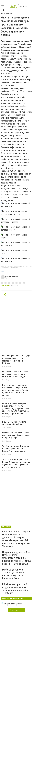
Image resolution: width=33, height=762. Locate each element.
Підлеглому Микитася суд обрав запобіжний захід (14, 423)
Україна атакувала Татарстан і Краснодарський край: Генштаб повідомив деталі (16, 448)
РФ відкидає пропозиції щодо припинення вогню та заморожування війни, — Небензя (16, 359)
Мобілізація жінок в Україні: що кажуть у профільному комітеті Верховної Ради (15, 374)
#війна (2, 272)
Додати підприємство (16, 610)
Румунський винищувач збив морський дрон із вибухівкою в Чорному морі (16, 435)
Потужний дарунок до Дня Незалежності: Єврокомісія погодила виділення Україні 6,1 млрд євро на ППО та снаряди (15, 390)
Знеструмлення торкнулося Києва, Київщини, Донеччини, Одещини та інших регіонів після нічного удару (16, 463)
